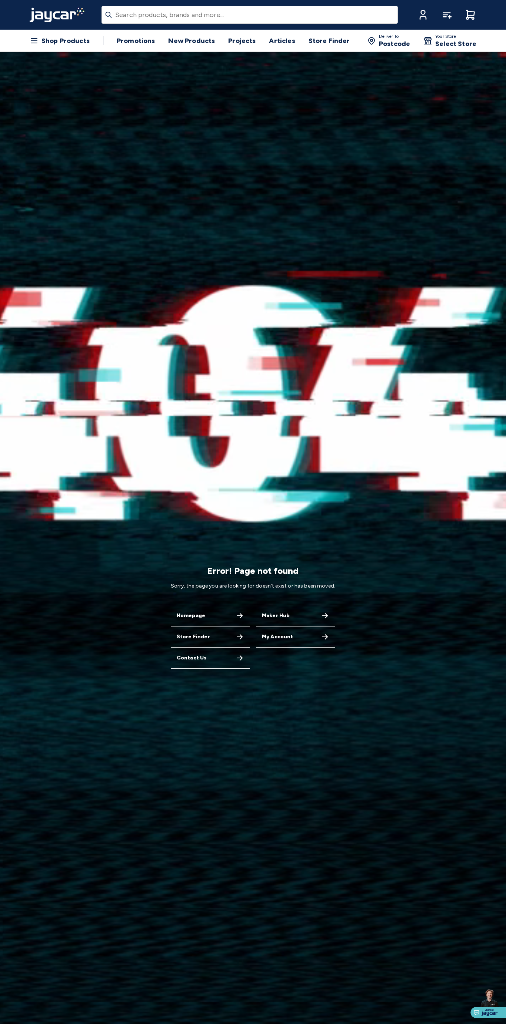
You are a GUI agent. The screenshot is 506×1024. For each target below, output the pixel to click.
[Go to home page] (57, 14)
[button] (423, 15)
